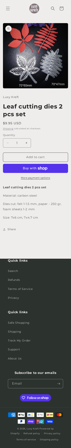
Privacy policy (52, 433)
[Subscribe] (58, 383)
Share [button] (11, 229)
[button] (8, 8)
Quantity (9, 135)
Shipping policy (49, 439)
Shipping (8, 128)
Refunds (14, 280)
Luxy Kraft (33, 428)
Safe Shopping (19, 322)
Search (13, 271)
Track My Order (19, 340)
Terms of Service (20, 289)
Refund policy (31, 433)
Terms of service (26, 439)
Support (14, 349)
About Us (15, 358)
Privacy (13, 298)
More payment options (35, 177)
